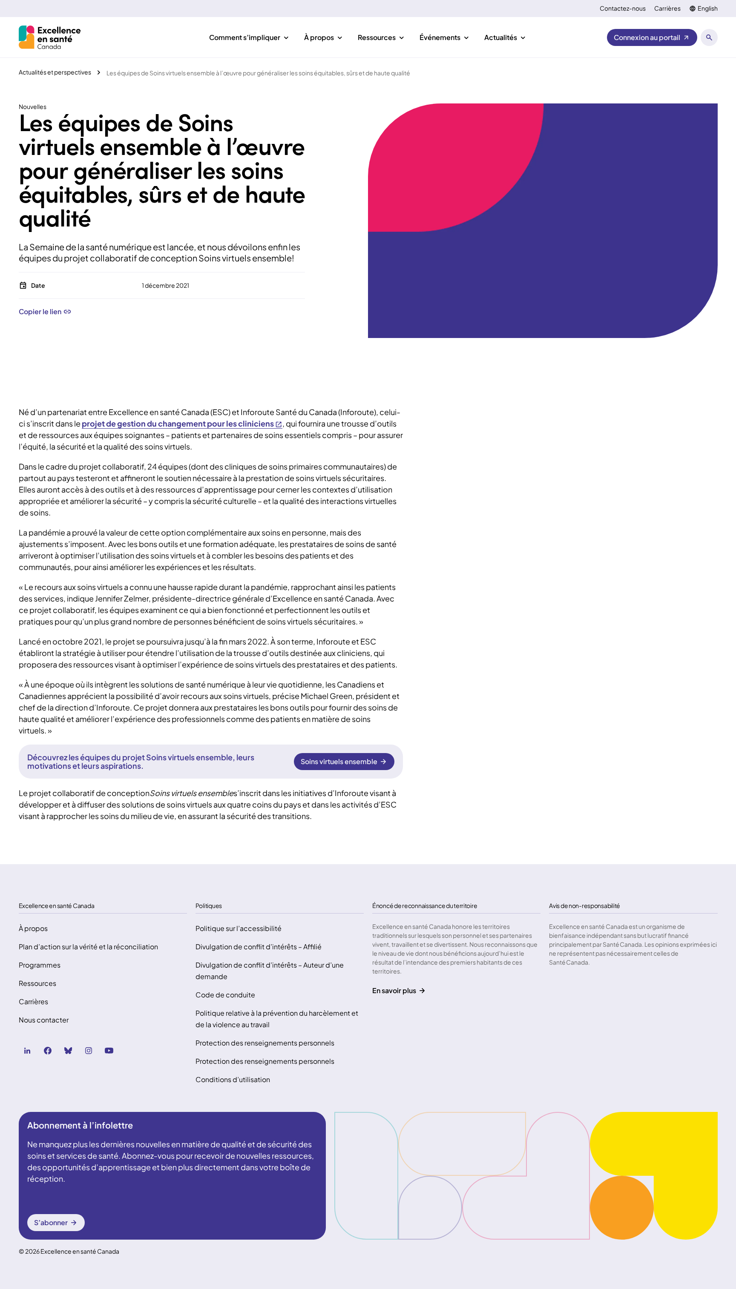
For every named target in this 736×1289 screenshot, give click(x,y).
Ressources (37, 983)
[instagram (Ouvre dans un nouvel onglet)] (88, 1050)
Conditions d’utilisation (233, 1079)
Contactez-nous (623, 8)
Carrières (667, 8)
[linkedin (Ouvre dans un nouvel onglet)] (27, 1050)
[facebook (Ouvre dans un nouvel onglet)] (47, 1050)
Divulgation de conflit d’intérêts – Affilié (259, 946)
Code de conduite (225, 994)
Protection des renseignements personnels (265, 1042)
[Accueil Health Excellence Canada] (51, 37)
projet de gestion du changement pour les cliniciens (178, 423)
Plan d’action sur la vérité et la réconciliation (88, 946)
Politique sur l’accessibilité (239, 928)
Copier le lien (40, 311)
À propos (33, 928)
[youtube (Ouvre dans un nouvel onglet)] (109, 1050)
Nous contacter (44, 1019)
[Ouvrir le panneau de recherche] (709, 37)
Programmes (39, 964)
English (708, 8)
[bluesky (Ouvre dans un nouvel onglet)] (68, 1050)
